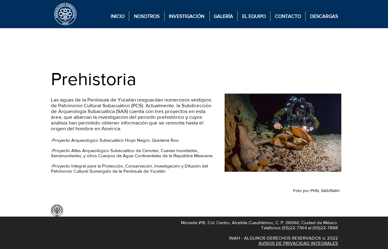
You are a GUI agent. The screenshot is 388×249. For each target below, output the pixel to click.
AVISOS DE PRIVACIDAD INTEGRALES (298, 243)
